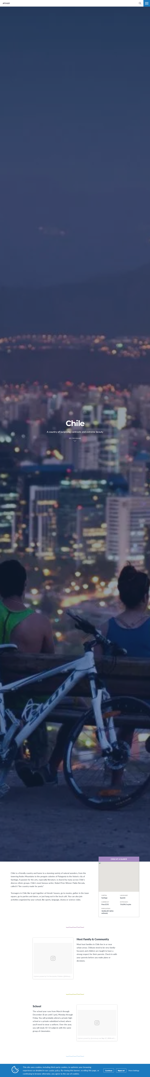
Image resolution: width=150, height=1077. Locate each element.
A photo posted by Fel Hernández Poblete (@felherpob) (53, 976)
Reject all (121, 1070)
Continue (108, 1070)
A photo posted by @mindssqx (88, 1038)
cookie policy (54, 1070)
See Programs (75, 438)
